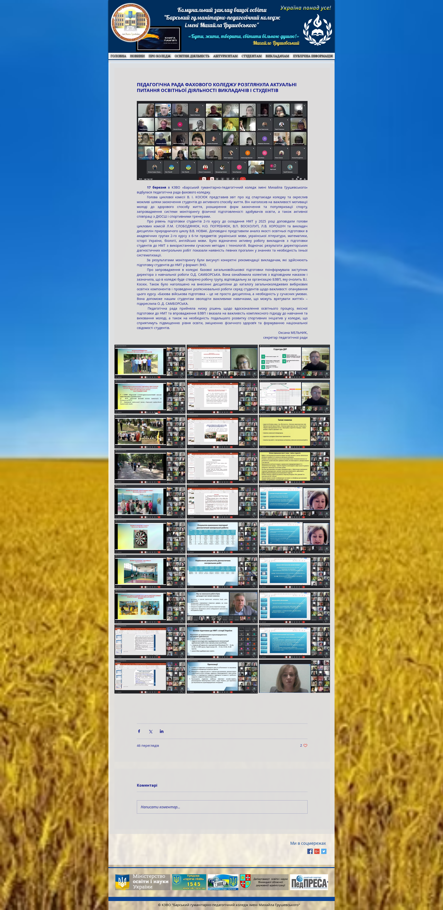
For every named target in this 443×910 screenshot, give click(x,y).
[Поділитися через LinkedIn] (161, 731)
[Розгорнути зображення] (150, 362)
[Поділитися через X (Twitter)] (150, 731)
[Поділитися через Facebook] (139, 731)
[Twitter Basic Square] (323, 851)
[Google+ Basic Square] (317, 851)
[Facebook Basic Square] (310, 851)
